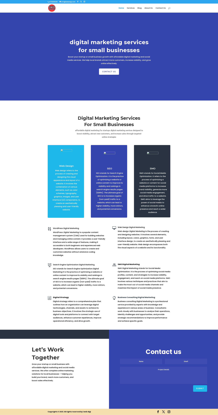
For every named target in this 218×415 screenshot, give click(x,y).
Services (131, 8)
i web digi (87, 412)
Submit (200, 388)
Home (121, 8)
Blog (139, 8)
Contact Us (161, 8)
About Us (148, 8)
